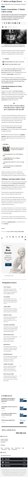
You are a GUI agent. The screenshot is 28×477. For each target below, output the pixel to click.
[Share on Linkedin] (13, 23)
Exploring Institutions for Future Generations (14, 61)
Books (3, 6)
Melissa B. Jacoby (8, 315)
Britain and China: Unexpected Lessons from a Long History (17, 148)
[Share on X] (7, 23)
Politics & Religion (22, 409)
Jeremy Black (7, 297)
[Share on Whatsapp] (11, 23)
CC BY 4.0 (6, 223)
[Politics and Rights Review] (13, 1)
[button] (2, 1)
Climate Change (13, 231)
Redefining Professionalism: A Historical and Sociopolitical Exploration (8, 400)
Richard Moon (7, 344)
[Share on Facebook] (5, 23)
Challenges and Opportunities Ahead (12, 64)
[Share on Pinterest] (9, 23)
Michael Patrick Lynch (9, 334)
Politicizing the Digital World (8, 420)
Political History (22, 401)
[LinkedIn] (14, 459)
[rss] (14, 465)
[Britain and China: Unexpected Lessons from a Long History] (6, 148)
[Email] (15, 23)
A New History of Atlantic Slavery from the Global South (9, 414)
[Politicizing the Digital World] (23, 421)
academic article (11, 222)
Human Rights (21, 231)
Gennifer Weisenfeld (8, 364)
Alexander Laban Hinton (9, 325)
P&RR (6, 27)
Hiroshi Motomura (8, 354)
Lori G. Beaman (7, 287)
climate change (10, 74)
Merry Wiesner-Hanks (9, 374)
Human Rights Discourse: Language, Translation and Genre (11, 158)
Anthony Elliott (7, 306)
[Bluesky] (14, 462)
